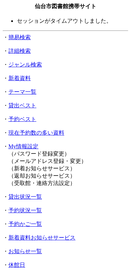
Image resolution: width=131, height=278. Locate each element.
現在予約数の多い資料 (36, 133)
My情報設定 (23, 146)
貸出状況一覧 (25, 197)
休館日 (16, 265)
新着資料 (19, 78)
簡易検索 (19, 37)
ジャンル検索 (25, 64)
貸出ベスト (22, 105)
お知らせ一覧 (25, 251)
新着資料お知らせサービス (41, 238)
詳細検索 (19, 51)
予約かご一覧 (25, 224)
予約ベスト (22, 119)
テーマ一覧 (22, 92)
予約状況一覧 (25, 210)
